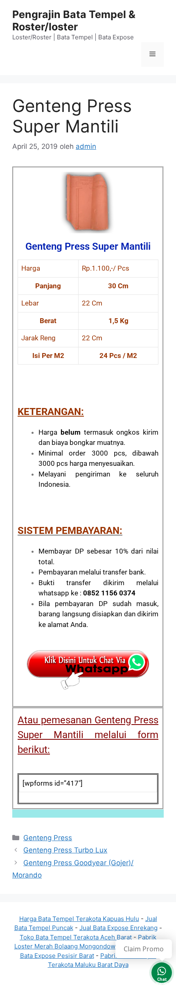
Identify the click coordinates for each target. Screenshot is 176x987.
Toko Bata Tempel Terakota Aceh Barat (76, 937)
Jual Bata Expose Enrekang (118, 928)
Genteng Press (47, 838)
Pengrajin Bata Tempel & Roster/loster (73, 20)
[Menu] (152, 54)
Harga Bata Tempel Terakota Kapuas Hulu (79, 919)
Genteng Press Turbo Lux (65, 850)
